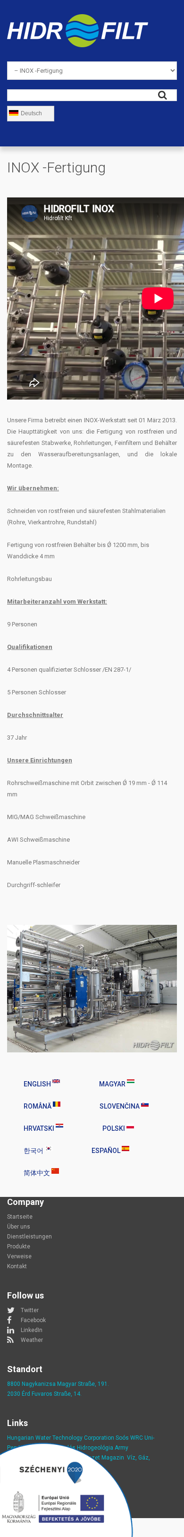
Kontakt (17, 1266)
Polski (114, 1128)
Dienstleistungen (29, 1236)
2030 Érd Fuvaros (30, 1394)
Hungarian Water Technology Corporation (60, 1438)
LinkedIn (31, 1330)
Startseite (20, 1216)
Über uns (18, 1226)
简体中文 (37, 1173)
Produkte (18, 1246)
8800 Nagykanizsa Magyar (41, 1384)
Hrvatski (40, 1128)
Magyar (113, 1084)
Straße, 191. (92, 1384)
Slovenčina (120, 1106)
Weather (32, 1340)
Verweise (19, 1256)
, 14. (76, 1394)
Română (38, 1106)
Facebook (33, 1320)
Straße (62, 1394)
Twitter (30, 1310)
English (38, 1084)
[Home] (77, 19)
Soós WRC (129, 1438)
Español (107, 1150)
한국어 (34, 1150)
